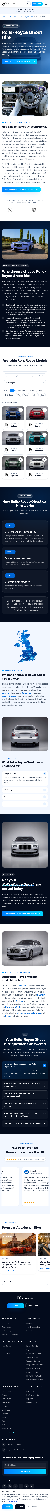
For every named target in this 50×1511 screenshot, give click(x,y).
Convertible (21, 390)
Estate (40, 390)
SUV (42, 395)
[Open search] (28, 3)
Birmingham (27, 693)
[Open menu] (45, 3)
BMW (4, 1425)
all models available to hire (29, 1013)
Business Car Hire (33, 1368)
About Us (5, 1323)
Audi (3, 1421)
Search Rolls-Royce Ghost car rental (20, 189)
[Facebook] (4, 1486)
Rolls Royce (6, 1399)
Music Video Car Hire (34, 1380)
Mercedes (6, 1402)
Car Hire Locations (33, 1327)
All (12, 390)
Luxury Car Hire (32, 1346)
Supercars (30, 1399)
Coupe (31, 390)
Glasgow (13, 696)
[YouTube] (26, 1486)
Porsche (5, 1414)
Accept (7, 1507)
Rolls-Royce (23, 986)
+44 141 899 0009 (14, 1445)
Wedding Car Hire (33, 1361)
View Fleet (14, 1306)
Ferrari (4, 1395)
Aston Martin (6, 1428)
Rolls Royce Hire (26, 17)
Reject (20, 1507)
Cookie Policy (11, 1501)
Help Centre (6, 1346)
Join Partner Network (10, 1335)
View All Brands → (9, 1433)
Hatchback (9, 395)
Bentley (5, 1406)
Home (4, 17)
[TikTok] (21, 1486)
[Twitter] (15, 1486)
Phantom (41, 995)
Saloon (34, 395)
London (5, 693)
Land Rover (6, 1410)
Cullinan (19, 1001)
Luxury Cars (30, 1391)
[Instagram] (9, 1486)
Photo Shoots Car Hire (34, 1376)
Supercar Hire (31, 1350)
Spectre (9, 1016)
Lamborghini (6, 1391)
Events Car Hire (32, 1372)
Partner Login (7, 1331)
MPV (18, 395)
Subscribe (23, 1471)
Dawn (7, 1007)
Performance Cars (33, 1395)
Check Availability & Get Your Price (18, 62)
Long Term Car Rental (34, 1365)
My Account (30, 1323)
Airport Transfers (32, 1357)
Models (13, 17)
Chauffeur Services (33, 1354)
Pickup (26, 395)
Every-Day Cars (32, 1402)
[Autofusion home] (8, 4)
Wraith (18, 1007)
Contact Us (6, 1354)
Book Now (37, 4)
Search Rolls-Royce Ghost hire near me (21, 914)
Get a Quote (33, 1306)
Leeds (4, 696)
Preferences (32, 1507)
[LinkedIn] (32, 1486)
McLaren (5, 1417)
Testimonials (6, 1327)
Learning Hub (7, 1350)
